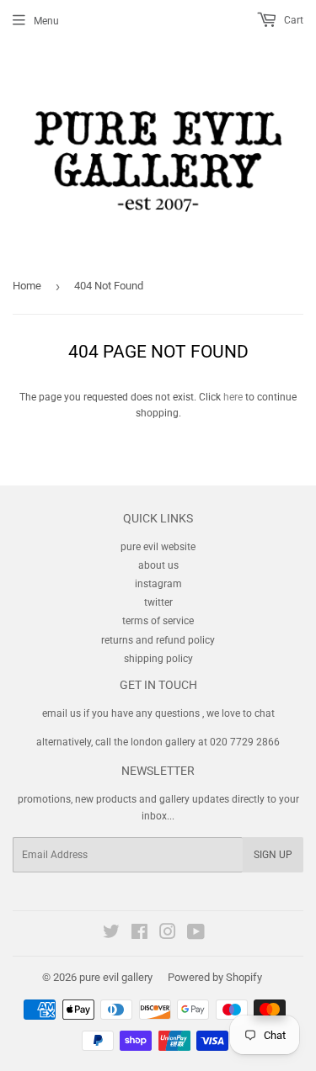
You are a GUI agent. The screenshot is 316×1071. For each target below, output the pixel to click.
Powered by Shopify (215, 977)
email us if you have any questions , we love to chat (158, 713)
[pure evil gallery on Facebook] (139, 935)
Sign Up (273, 855)
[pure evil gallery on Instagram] (167, 935)
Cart (292, 20)
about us (158, 565)
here (233, 397)
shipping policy (158, 659)
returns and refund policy (158, 640)
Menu (46, 21)
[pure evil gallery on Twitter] (111, 935)
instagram (158, 584)
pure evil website (158, 547)
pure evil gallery (116, 977)
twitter (158, 602)
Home (27, 285)
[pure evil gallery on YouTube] (196, 935)
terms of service (158, 621)
